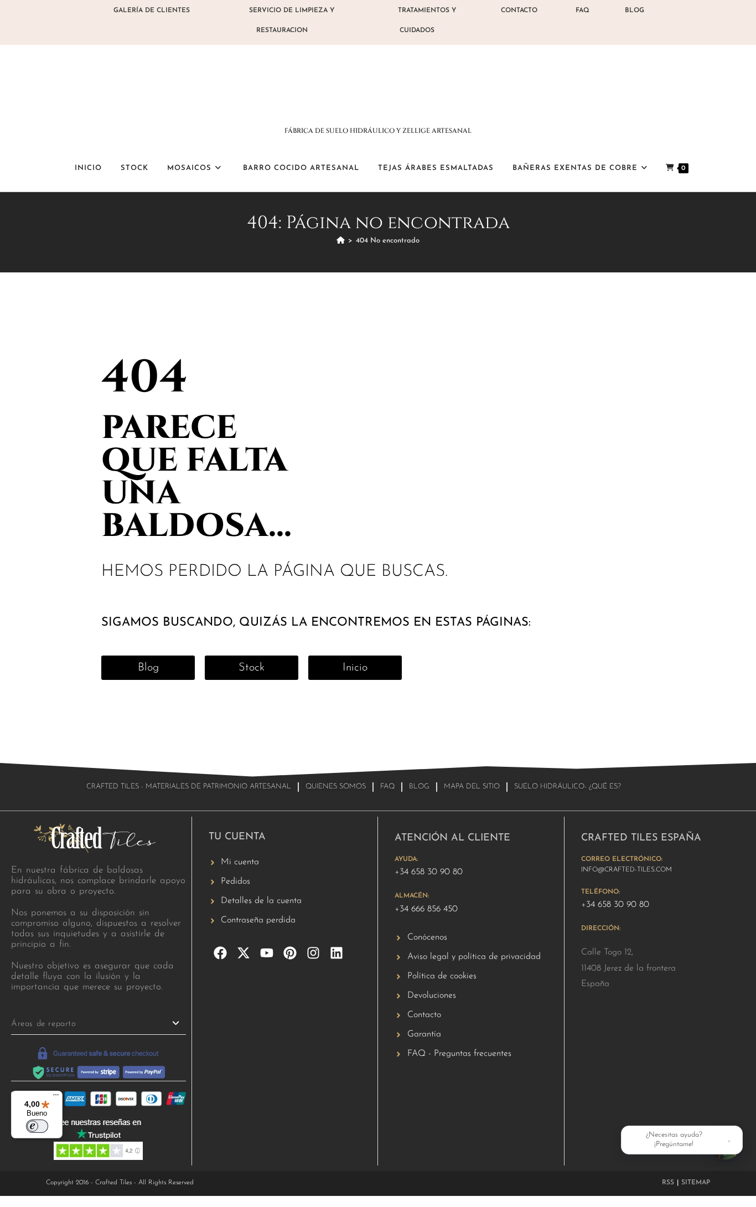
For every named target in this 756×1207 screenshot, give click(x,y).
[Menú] (56, 1097)
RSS (668, 1182)
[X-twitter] (243, 952)
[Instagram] (313, 952)
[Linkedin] (336, 952)
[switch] (37, 1126)
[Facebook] (220, 952)
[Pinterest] (290, 952)
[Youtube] (266, 952)
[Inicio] (340, 240)
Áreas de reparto (43, 1024)
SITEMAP (695, 1182)
